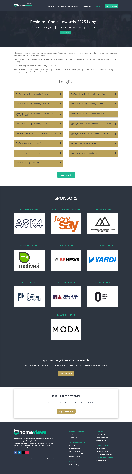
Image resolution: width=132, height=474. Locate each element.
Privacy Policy (45, 459)
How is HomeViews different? (78, 454)
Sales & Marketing (102, 440)
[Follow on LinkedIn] (19, 452)
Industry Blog (100, 448)
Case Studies (87, 6)
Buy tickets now (66, 411)
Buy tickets (65, 32)
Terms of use (73, 437)
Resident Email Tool (102, 437)
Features (51, 6)
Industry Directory (74, 456)
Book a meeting (74, 465)
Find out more (66, 373)
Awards (98, 6)
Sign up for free (111, 6)
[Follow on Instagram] (27, 452)
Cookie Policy (54, 459)
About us (72, 435)
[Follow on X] (23, 452)
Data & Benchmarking (103, 435)
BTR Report (62, 6)
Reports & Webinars (102, 451)
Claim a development (75, 446)
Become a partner (74, 448)
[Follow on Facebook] (15, 452)
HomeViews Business (75, 451)
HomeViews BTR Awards (104, 454)
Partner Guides (73, 6)
